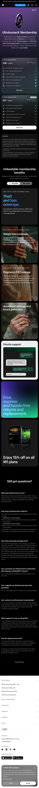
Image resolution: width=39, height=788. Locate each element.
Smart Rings (5, 680)
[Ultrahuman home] (2, 5)
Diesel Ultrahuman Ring (9, 691)
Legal (3, 723)
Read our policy (7, 779)
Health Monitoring (8, 699)
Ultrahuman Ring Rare (8, 695)
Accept (28, 783)
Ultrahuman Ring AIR (8, 688)
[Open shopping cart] (32, 5)
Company (4, 711)
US (35, 10)
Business (4, 717)
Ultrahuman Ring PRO (10, 684)
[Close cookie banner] (35, 768)
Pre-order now (20, 5)
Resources (5, 705)
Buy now (19, 90)
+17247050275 (6, 741)
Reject (11, 783)
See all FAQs (18, 662)
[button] (36, 5)
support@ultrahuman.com (10, 739)
